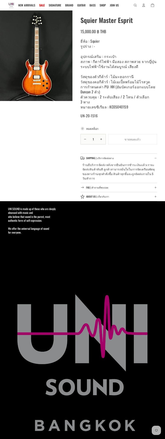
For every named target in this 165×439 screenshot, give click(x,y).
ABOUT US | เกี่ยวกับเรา (97, 196)
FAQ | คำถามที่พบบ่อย (97, 187)
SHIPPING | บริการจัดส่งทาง (100, 158)
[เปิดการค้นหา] (135, 5)
